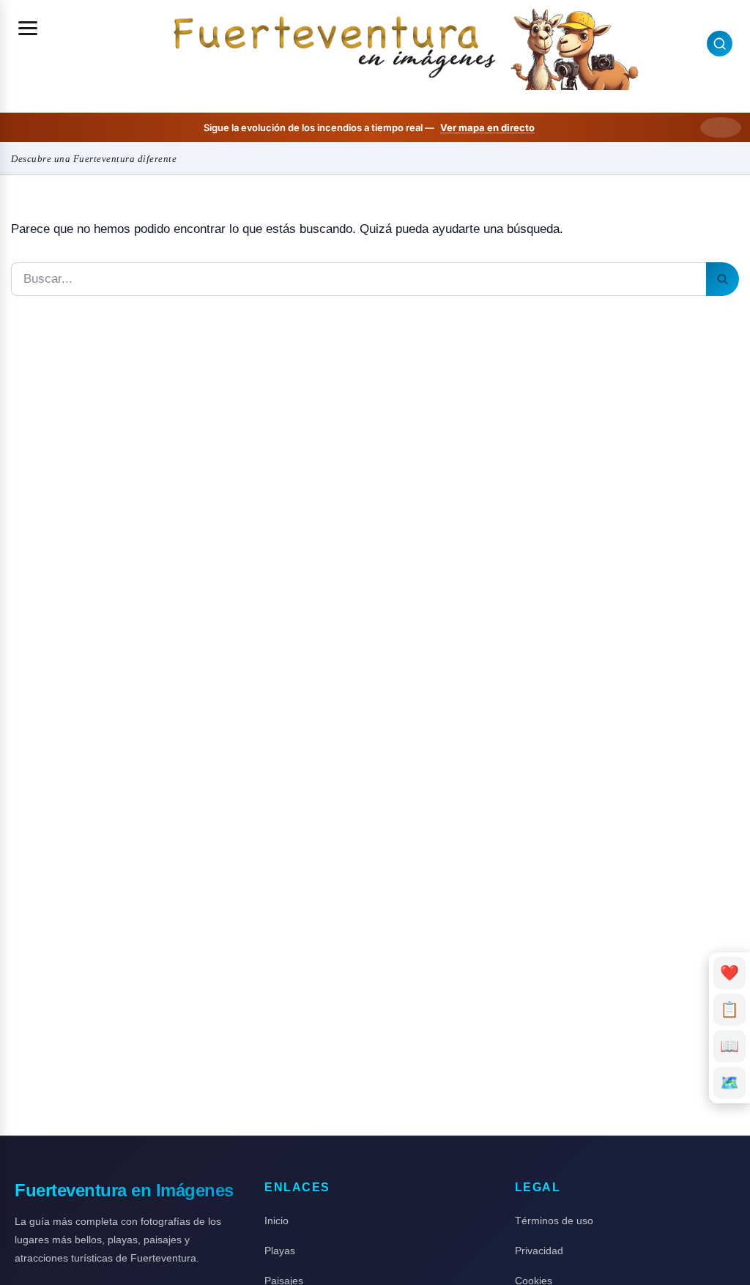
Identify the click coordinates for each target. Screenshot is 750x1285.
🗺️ (729, 1082)
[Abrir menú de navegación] (28, 28)
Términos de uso (554, 1220)
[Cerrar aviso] (720, 127)
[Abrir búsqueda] (719, 43)
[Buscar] (722, 279)
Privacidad (539, 1250)
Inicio (276, 1220)
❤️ (730, 972)
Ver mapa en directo (487, 127)
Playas (279, 1250)
